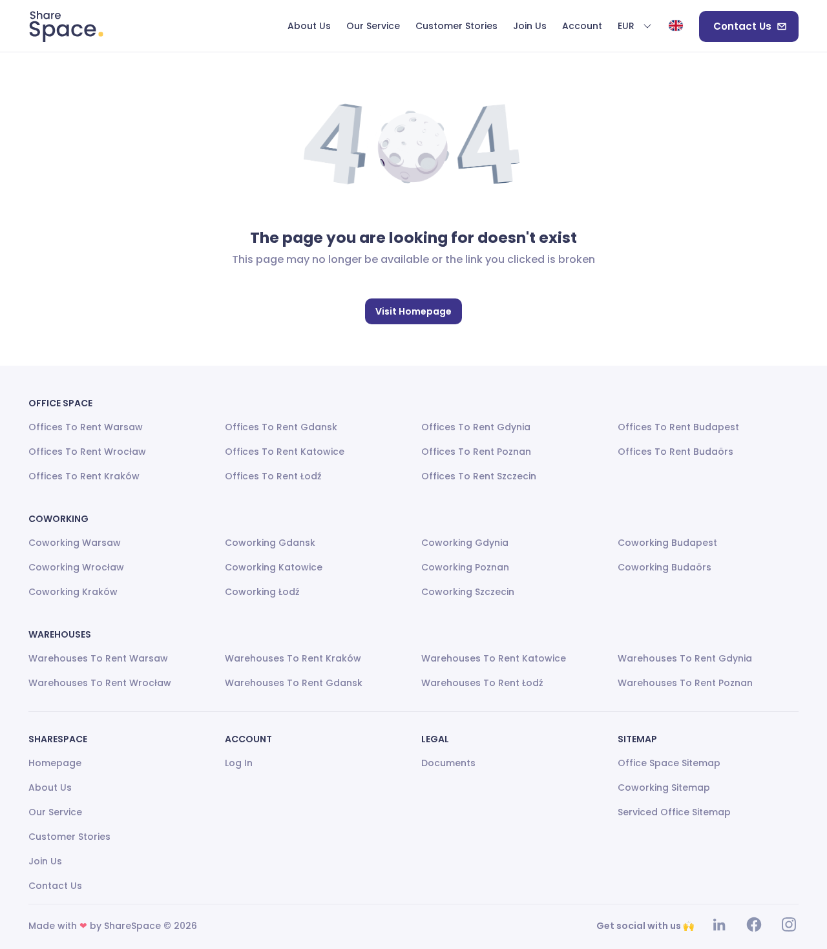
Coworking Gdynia (464, 542)
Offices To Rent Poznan (476, 451)
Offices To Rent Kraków (84, 476)
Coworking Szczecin (467, 591)
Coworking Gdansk (270, 542)
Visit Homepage (413, 311)
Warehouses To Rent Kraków (293, 658)
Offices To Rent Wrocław (87, 451)
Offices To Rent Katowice (284, 451)
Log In (239, 762)
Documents (448, 762)
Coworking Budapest (667, 542)
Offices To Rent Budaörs (675, 451)
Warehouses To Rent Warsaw (98, 658)
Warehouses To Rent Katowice (493, 658)
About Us (50, 787)
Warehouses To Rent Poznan (685, 682)
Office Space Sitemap (669, 762)
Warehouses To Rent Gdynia (685, 658)
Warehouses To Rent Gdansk (293, 682)
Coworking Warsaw (74, 542)
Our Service (55, 812)
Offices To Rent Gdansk (281, 427)
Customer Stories (69, 836)
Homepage (54, 762)
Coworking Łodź (262, 591)
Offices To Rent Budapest (678, 427)
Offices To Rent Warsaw (85, 427)
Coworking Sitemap (664, 787)
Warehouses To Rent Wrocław (99, 682)
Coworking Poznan (465, 567)
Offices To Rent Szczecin (478, 476)
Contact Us (742, 26)
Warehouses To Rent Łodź (482, 682)
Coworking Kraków (73, 591)
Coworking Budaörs (664, 567)
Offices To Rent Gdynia (475, 427)
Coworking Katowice (273, 567)
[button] (635, 26)
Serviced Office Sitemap (674, 812)
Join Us (45, 861)
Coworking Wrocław (76, 567)
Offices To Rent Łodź (273, 476)
